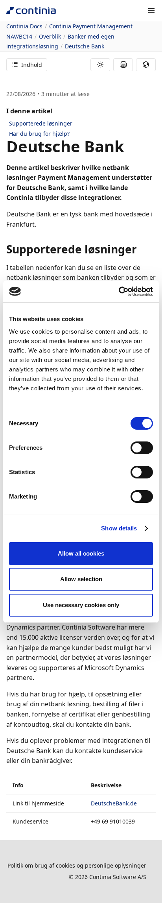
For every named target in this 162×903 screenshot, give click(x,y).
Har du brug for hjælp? (39, 133)
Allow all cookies (81, 553)
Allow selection (81, 579)
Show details (119, 528)
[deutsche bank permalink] (129, 146)
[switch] (142, 447)
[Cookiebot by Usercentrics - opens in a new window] (118, 291)
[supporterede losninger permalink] (141, 249)
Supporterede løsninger (40, 123)
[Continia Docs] (31, 10)
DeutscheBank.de (114, 803)
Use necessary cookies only (81, 605)
